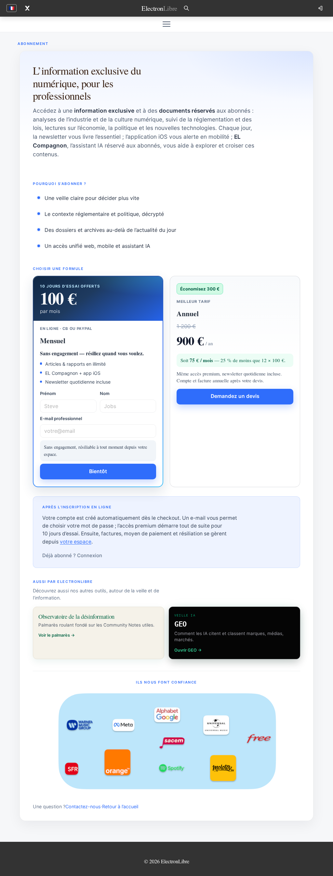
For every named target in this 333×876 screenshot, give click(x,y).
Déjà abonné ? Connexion (72, 555)
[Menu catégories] (166, 24)
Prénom (48, 393)
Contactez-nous (83, 806)
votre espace (75, 542)
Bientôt (98, 471)
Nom (105, 393)
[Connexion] (320, 8)
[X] (27, 8)
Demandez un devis (235, 396)
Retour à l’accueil (120, 806)
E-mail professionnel (61, 418)
